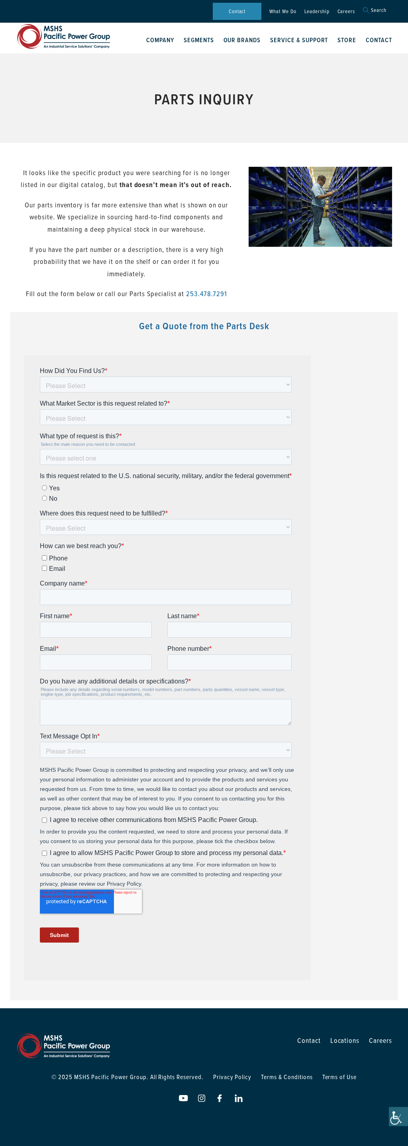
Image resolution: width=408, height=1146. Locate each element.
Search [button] (378, 10)
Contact (237, 11)
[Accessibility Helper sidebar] (398, 1116)
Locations (345, 1040)
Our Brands (242, 40)
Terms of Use (339, 1076)
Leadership (317, 11)
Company (160, 40)
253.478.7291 (206, 294)
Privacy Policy (232, 1076)
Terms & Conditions (286, 1076)
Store (346, 40)
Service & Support (299, 40)
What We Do (282, 11)
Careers (346, 11)
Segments (199, 40)
